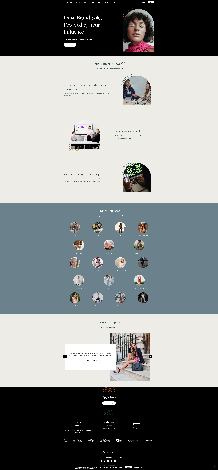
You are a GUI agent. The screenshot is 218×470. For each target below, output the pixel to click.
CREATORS (78, 2)
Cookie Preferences (138, 467)
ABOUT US (106, 2)
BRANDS (85, 2)
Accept (128, 467)
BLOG (99, 2)
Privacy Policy (82, 468)
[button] (65, 356)
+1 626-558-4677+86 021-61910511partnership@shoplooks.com (109, 427)
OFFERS (92, 2)
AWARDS (113, 2)
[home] (68, 2)
